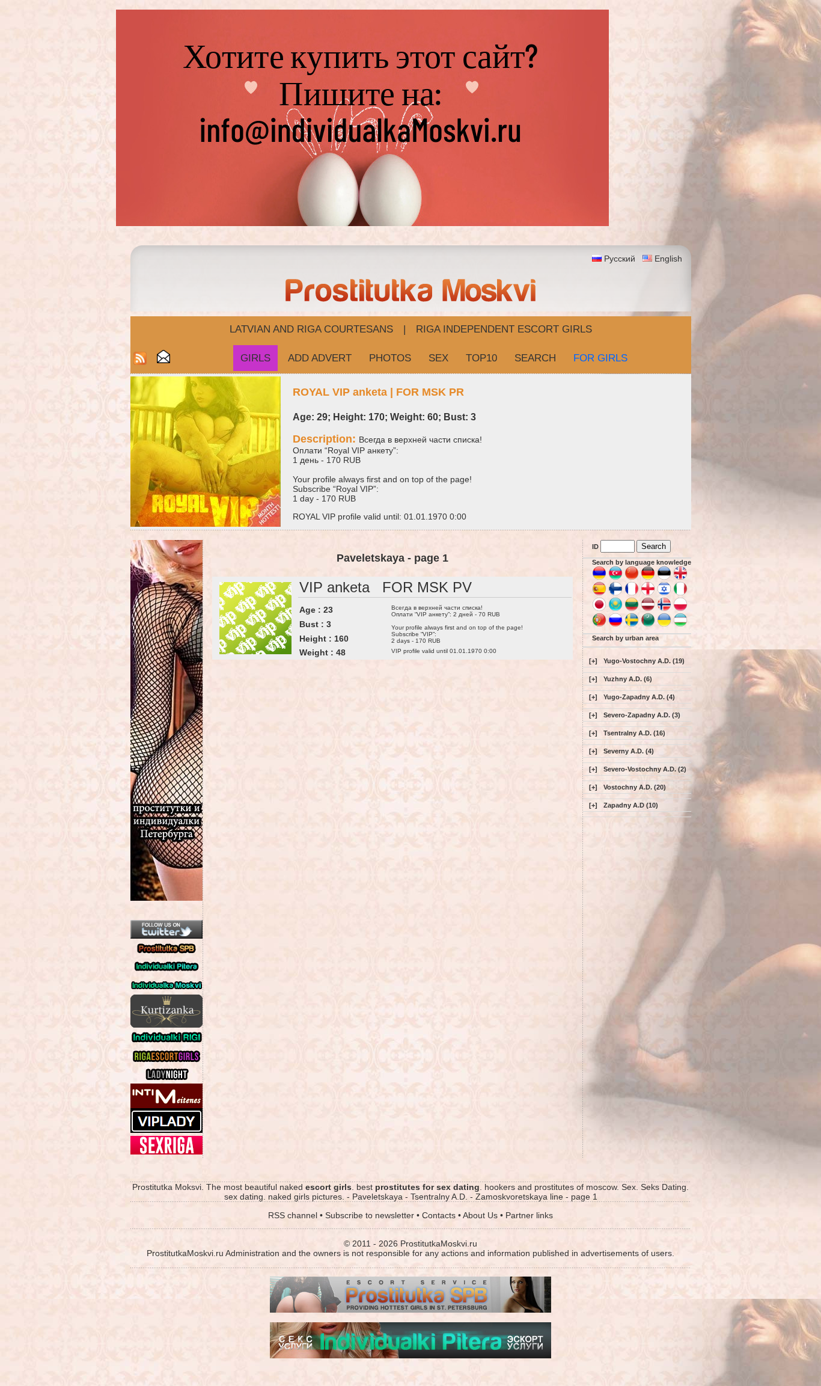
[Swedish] (631, 624)
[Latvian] (648, 609)
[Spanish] (599, 593)
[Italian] (680, 593)
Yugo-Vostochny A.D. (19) (644, 660)
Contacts (439, 1215)
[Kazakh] (615, 609)
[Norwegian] (664, 609)
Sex (438, 358)
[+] (593, 660)
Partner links (529, 1215)
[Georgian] (648, 593)
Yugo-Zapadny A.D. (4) (639, 697)
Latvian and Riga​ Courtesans (311, 329)
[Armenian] (599, 577)
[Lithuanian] (631, 609)
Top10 (481, 358)
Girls (255, 358)
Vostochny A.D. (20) (634, 787)
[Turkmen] (648, 624)
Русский (619, 258)
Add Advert (320, 358)
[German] (648, 577)
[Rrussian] (615, 624)
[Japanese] (599, 609)
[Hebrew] (664, 593)
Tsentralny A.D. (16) (634, 733)
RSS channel (292, 1215)
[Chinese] (631, 577)
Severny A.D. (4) (628, 751)
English (668, 258)
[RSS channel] (140, 361)
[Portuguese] (599, 624)
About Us (480, 1215)
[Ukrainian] (664, 624)
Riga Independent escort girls (504, 329)
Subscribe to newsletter (369, 1215)
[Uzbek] (680, 624)
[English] (680, 577)
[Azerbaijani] (615, 577)
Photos (390, 358)
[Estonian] (664, 577)
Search (535, 358)
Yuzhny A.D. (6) (627, 678)
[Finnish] (615, 593)
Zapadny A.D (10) (630, 805)
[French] (631, 593)
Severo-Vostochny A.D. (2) (644, 769)
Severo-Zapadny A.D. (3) (641, 715)
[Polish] (680, 609)
